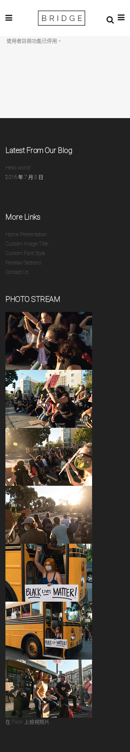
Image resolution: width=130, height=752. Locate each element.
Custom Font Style (25, 253)
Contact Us (17, 272)
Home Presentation (26, 234)
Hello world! (18, 168)
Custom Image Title (26, 244)
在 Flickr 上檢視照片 (27, 722)
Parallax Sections (23, 263)
